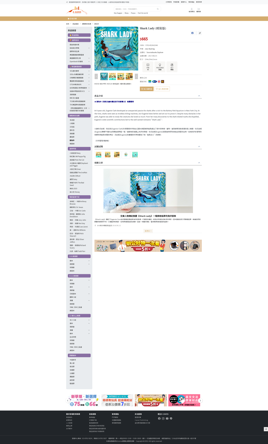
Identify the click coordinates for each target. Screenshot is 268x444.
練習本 (72, 271)
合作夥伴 (69, 428)
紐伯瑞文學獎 (74, 48)
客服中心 (184, 2)
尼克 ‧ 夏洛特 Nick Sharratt (77, 234)
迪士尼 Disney (75, 192)
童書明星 (73, 148)
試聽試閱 (98, 146)
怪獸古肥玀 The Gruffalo (78, 172)
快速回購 (176, 2)
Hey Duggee (118, 13)
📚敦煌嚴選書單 (76, 66)
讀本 (71, 287)
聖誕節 (72, 383)
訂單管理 (169, 2)
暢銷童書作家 (75, 197)
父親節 (72, 373)
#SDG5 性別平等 (100, 84)
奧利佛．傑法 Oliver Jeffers (77, 240)
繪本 (71, 260)
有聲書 (72, 267)
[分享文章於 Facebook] (192, 33)
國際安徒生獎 (74, 51)
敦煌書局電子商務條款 (96, 431)
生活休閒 (73, 337)
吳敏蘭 (72, 133)
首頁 (67, 24)
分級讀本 (73, 293)
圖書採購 (138, 417)
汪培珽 (72, 127)
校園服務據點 (116, 420)
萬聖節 (72, 376)
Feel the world (143, 13)
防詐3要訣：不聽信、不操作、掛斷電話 (82, 2)
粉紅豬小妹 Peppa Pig (78, 156)
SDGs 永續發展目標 (76, 74)
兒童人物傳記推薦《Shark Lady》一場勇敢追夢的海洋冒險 (148, 215)
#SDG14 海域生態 (113, 84)
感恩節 (72, 380)
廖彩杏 (72, 130)
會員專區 (192, 11)
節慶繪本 (73, 355)
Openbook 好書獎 (76, 61)
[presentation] (67, 400)
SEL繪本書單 (74, 71)
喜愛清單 (199, 2)
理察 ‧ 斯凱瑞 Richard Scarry (78, 246)
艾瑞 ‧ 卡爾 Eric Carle (78, 210)
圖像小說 (73, 297)
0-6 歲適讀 (73, 256)
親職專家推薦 (86, 24)
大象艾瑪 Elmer (75, 169)
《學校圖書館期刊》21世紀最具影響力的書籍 (78, 109)
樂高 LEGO (73, 188)
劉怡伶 (96, 24)
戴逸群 (72, 137)
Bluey (127, 13)
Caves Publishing (141, 420)
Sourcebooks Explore (155, 52)
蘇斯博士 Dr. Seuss (76, 207)
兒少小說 (73, 320)
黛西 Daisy (73, 179)
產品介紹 (98, 96)
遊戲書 (72, 264)
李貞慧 (72, 120)
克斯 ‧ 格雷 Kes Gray (77, 223)
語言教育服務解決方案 (142, 423)
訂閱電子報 (93, 420)
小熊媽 (72, 123)
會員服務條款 (93, 423)
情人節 (72, 363)
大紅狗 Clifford (75, 176)
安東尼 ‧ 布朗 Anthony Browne (78, 202)
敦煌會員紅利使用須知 (96, 426)
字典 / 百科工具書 (76, 307)
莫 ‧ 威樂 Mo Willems (78, 230)
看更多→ (148, 231)
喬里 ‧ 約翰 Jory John (78, 220)
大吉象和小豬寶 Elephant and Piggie (79, 164)
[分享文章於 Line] (196, 33)
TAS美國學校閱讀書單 (77, 104)
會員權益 (191, 2)
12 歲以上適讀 (75, 315)
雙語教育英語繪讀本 (77, 81)
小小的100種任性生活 (104, 225)
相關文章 (98, 162)
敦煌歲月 (69, 417)
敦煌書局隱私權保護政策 (97, 428)
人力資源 (69, 423)
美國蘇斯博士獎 (75, 58)
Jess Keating (150, 48)
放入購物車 (148, 89)
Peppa (133, 13)
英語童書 (76, 24)
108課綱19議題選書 (76, 77)
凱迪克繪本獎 (74, 44)
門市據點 (115, 417)
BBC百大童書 (74, 98)
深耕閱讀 (73, 94)
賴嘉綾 (72, 143)
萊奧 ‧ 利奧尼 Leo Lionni (79, 226)
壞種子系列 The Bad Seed (77, 183)
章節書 (72, 290)
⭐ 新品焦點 (74, 35)
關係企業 (69, 426)
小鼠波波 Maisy (75, 153)
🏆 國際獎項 (74, 40)
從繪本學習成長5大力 (77, 91)
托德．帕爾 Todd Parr (77, 251)
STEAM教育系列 (75, 84)
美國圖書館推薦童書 (77, 55)
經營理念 (69, 420)
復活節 (72, 366)
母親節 (72, 370)
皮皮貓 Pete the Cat (77, 160)
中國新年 (73, 360)
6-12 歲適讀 (74, 275)
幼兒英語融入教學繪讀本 (78, 88)
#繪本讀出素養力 (125, 84)
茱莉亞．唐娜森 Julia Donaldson (77, 215)
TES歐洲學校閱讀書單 (77, 101)
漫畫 (71, 300)
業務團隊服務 (116, 423)
